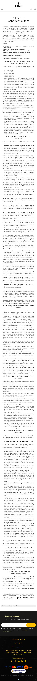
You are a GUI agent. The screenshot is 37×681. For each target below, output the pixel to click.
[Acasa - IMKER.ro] (18, 4)
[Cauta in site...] (35, 9)
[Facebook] (11, 661)
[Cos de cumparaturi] (31, 9)
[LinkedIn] (22, 661)
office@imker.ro (19, 658)
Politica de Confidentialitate (10, 606)
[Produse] (2, 10)
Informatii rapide (18, 639)
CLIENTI (18, 643)
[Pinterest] (15, 661)
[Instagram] (25, 661)
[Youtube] (18, 661)
